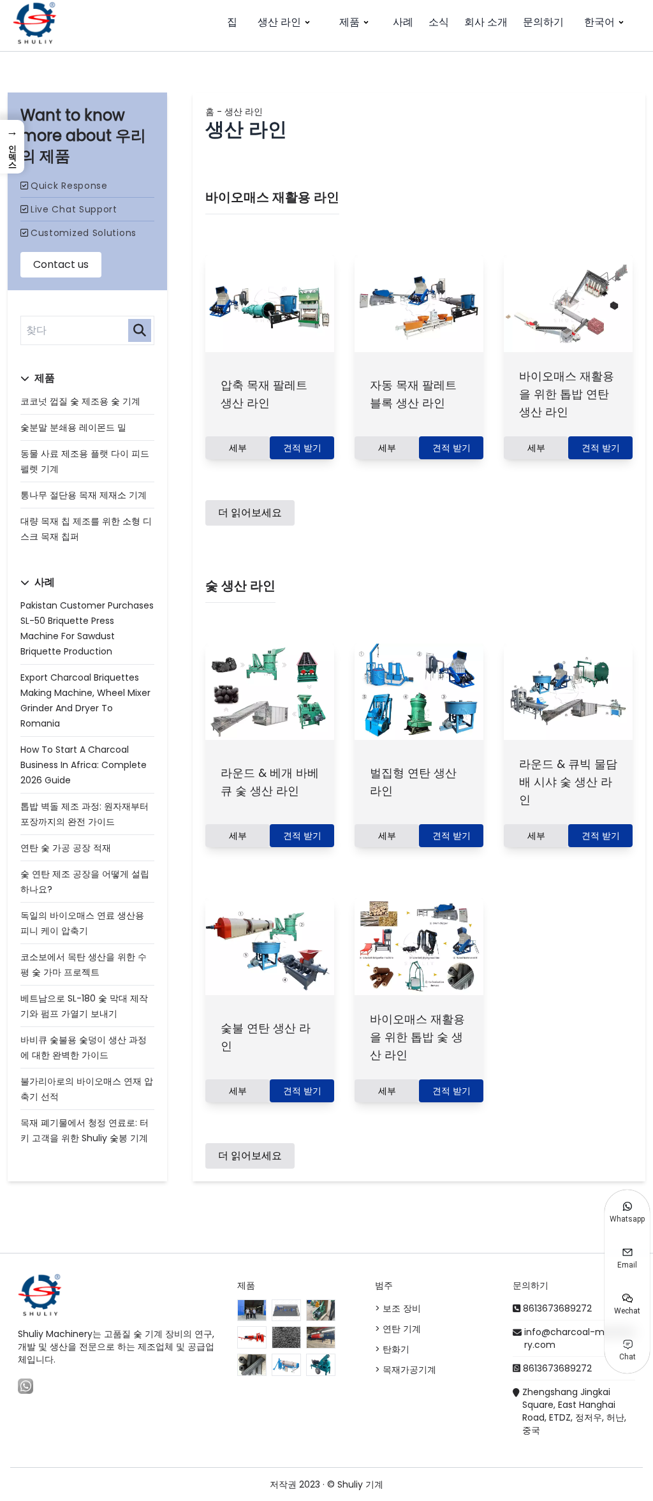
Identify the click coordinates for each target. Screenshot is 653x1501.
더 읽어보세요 (250, 512)
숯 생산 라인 (240, 586)
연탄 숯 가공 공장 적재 (65, 847)
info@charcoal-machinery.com (579, 1338)
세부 (238, 447)
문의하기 (543, 22)
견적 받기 (302, 447)
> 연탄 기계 (398, 1328)
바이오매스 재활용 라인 (272, 197)
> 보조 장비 (398, 1308)
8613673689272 (557, 1308)
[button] (12, 147)
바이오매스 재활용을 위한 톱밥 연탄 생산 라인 (566, 394)
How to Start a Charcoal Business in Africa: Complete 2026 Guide (83, 765)
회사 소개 (486, 22)
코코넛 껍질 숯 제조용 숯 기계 (80, 401)
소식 (439, 22)
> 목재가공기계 (405, 1369)
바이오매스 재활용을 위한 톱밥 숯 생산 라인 (417, 1037)
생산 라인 (279, 22)
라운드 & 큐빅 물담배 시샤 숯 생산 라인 (568, 782)
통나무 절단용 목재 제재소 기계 (83, 495)
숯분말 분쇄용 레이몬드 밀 (73, 427)
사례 (403, 22)
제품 (349, 22)
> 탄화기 (392, 1349)
